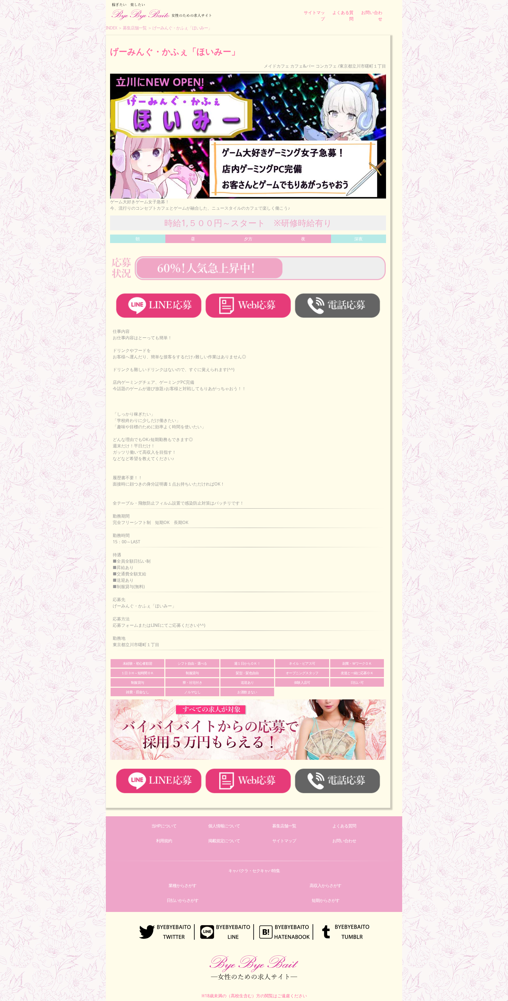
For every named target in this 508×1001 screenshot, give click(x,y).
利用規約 (164, 841)
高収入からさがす (325, 885)
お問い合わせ (344, 841)
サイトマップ (284, 841)
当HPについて (163, 826)
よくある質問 (344, 826)
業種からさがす (182, 885)
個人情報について (224, 826)
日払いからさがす (182, 900)
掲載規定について (224, 841)
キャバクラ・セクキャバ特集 (254, 871)
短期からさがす (325, 900)
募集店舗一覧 (284, 826)
